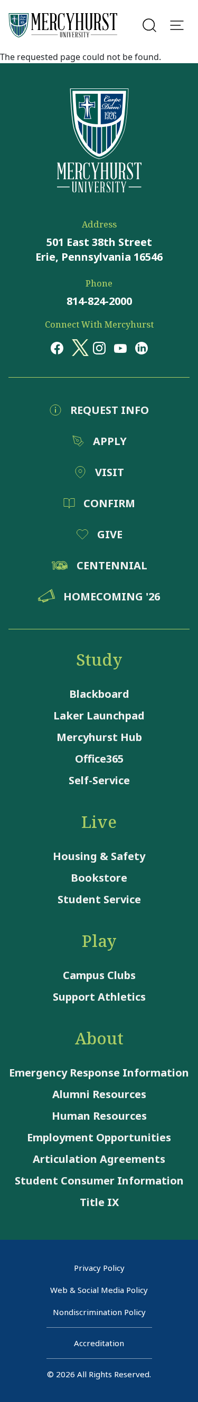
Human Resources (99, 1116)
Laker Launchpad (99, 715)
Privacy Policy (99, 1267)
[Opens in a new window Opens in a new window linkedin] (141, 347)
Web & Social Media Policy (99, 1290)
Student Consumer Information (99, 1180)
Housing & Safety (99, 856)
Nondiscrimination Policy (99, 1312)
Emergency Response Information (99, 1072)
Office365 (99, 759)
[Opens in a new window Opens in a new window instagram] (99, 347)
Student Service (99, 899)
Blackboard (99, 694)
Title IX (99, 1202)
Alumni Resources (99, 1094)
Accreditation (99, 1343)
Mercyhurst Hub (99, 737)
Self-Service (99, 780)
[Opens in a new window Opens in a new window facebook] (57, 347)
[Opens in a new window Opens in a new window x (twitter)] (78, 347)
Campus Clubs (99, 975)
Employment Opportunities (99, 1137)
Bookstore (99, 878)
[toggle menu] (177, 25)
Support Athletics (99, 997)
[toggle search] (149, 25)
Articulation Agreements (99, 1159)
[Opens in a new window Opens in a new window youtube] (120, 347)
